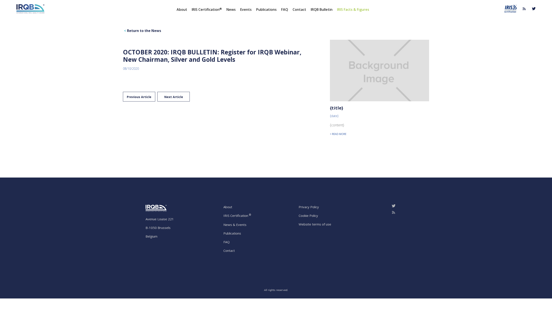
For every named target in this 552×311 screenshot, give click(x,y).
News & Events (234, 224)
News (231, 9)
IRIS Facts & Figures (353, 9)
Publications (266, 9)
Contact (299, 9)
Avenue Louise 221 (160, 219)
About (182, 9)
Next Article (173, 97)
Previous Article (139, 97)
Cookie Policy (308, 215)
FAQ (284, 9)
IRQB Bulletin (321, 9)
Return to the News (142, 30)
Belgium (151, 236)
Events (246, 9)
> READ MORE (338, 134)
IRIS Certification (207, 9)
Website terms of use (315, 224)
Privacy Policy (309, 207)
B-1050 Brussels (158, 227)
